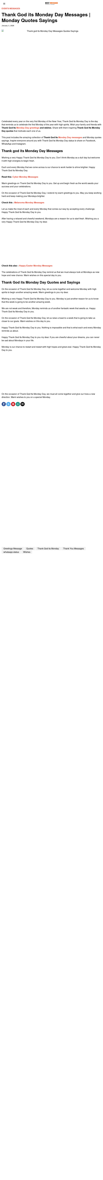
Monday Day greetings (27, 127)
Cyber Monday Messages (25, 176)
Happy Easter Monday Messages (35, 265)
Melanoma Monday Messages (29, 202)
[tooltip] (4, 404)
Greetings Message (12, 548)
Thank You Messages (73, 548)
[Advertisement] (52, 101)
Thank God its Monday (48, 548)
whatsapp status (11, 551)
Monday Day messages (70, 137)
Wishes (26, 551)
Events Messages (11, 8)
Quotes (29, 548)
